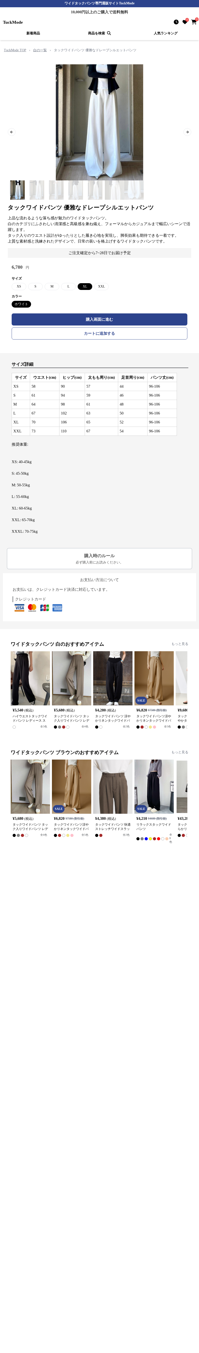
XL (85, 286)
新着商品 (33, 33)
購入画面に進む (99, 319)
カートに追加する (99, 333)
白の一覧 (40, 50)
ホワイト (21, 304)
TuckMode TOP (15, 50)
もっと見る (179, 644)
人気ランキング (166, 33)
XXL (101, 286)
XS (19, 286)
